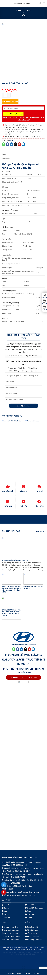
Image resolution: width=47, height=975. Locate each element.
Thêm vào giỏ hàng (10, 101)
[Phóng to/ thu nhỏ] (8, 962)
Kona (29, 10)
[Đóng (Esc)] (2, 962)
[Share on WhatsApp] (3, 144)
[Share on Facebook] (7, 144)
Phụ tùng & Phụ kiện (10, 933)
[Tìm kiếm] (40, 3)
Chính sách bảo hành (11, 930)
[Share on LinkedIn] (23, 144)
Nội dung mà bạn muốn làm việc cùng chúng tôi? (23, 363)
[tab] (23, 154)
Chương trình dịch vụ (10, 927)
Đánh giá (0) (6, 158)
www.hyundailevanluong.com (24, 645)
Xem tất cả (40, 531)
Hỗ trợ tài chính (32, 933)
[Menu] (44, 3)
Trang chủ (20, 10)
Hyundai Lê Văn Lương (22, 3)
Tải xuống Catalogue (34, 940)
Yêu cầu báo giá (33, 937)
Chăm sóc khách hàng (11, 937)
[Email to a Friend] (15, 144)
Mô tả (4, 154)
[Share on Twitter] (11, 144)
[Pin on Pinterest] (19, 144)
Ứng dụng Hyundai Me (11, 940)
